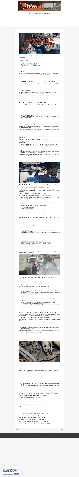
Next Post (62, 429)
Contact (45, 13)
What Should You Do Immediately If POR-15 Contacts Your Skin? (29, 63)
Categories (48, 13)
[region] (11, 471)
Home (29, 13)
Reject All (11, 473)
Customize (5, 473)
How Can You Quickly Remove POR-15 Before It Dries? (28, 64)
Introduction (22, 62)
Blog (31, 13)
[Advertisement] (39, 20)
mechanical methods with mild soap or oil (28, 242)
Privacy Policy (41, 13)
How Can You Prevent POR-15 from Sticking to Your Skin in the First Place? (31, 66)
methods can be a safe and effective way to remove (29, 246)
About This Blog (35, 13)
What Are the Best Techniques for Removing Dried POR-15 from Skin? (30, 65)
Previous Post (17, 429)
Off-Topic (20, 57)
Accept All (16, 473)
